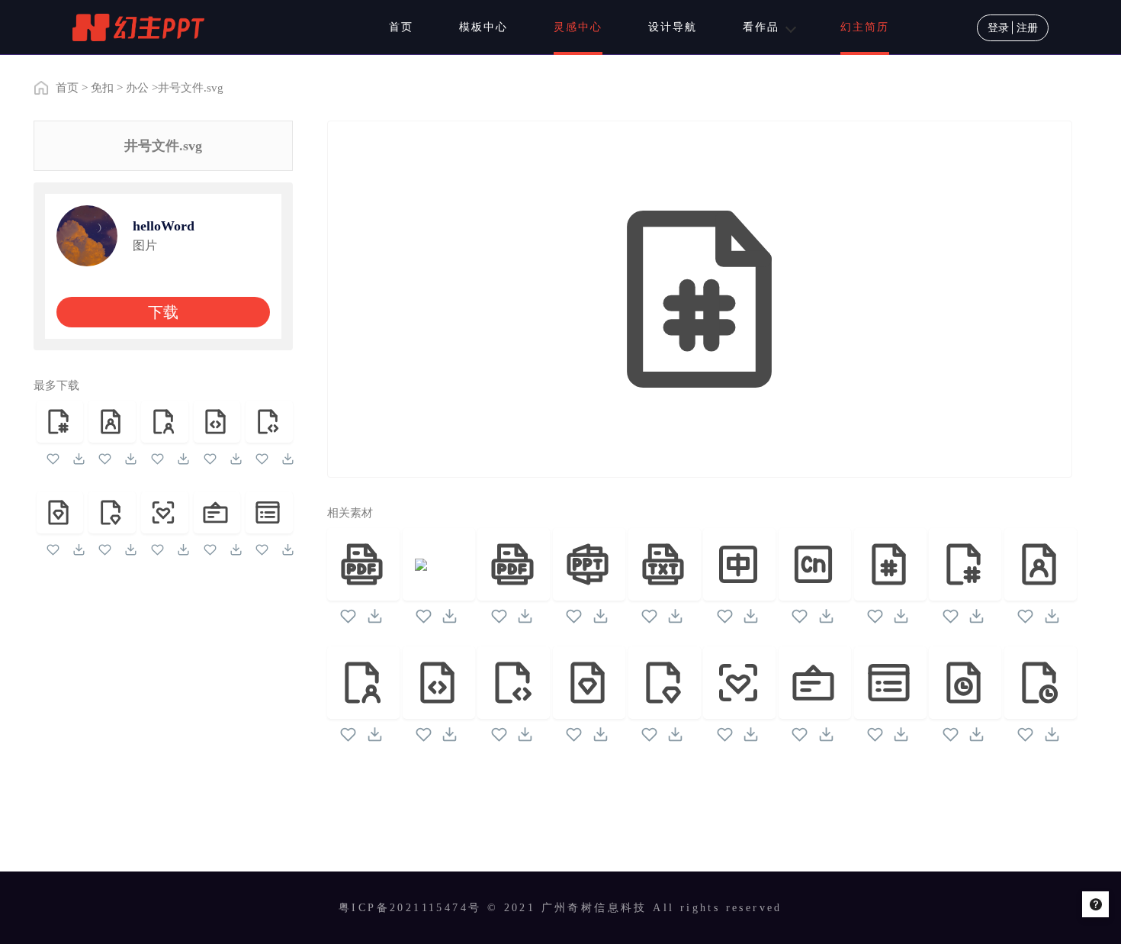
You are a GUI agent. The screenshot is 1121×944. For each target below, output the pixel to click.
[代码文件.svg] (217, 422)
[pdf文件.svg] (513, 564)
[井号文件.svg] (890, 564)
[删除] (363, 564)
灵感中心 (578, 27)
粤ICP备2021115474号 (410, 907)
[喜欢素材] (53, 462)
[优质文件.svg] (60, 512)
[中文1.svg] (815, 564)
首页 (401, 27)
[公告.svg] (217, 512)
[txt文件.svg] (664, 564)
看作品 (761, 27)
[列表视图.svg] (269, 512)
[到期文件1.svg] (1040, 682)
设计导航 (672, 27)
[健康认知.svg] (164, 512)
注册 (1027, 28)
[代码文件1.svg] (269, 422)
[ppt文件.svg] (589, 564)
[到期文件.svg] (965, 682)
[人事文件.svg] (112, 422)
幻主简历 (864, 27)
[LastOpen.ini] (439, 564)
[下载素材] (78, 462)
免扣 (102, 88)
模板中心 (483, 27)
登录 (998, 28)
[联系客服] (1095, 904)
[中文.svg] (739, 564)
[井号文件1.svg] (60, 422)
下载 (163, 312)
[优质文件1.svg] (112, 512)
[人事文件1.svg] (164, 422)
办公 (137, 88)
